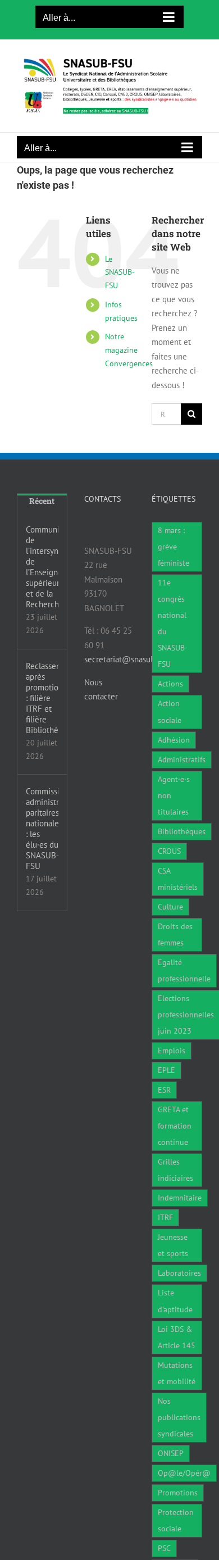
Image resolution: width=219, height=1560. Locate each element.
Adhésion (174, 740)
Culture (170, 907)
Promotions (178, 1493)
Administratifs (182, 759)
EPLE (166, 1070)
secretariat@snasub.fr (123, 659)
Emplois (171, 1050)
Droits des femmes (175, 934)
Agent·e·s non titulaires (174, 795)
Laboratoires (179, 1273)
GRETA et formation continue (174, 1125)
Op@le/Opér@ (184, 1473)
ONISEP (171, 1453)
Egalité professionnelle (184, 970)
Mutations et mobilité (176, 1373)
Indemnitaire (180, 1198)
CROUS (169, 851)
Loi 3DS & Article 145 (176, 1337)
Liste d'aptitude (175, 1301)
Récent (41, 500)
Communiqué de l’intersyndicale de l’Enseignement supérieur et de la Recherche (42, 567)
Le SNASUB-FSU (120, 272)
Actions (170, 684)
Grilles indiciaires (175, 1170)
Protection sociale (176, 1520)
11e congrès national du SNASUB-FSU (173, 623)
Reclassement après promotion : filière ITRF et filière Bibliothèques (42, 698)
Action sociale (169, 711)
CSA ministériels (178, 879)
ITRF (165, 1217)
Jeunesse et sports (173, 1245)
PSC (164, 1548)
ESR (164, 1090)
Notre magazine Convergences (129, 350)
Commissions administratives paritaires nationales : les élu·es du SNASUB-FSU (42, 828)
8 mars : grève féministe (173, 546)
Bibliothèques (182, 831)
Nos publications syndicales (179, 1417)
